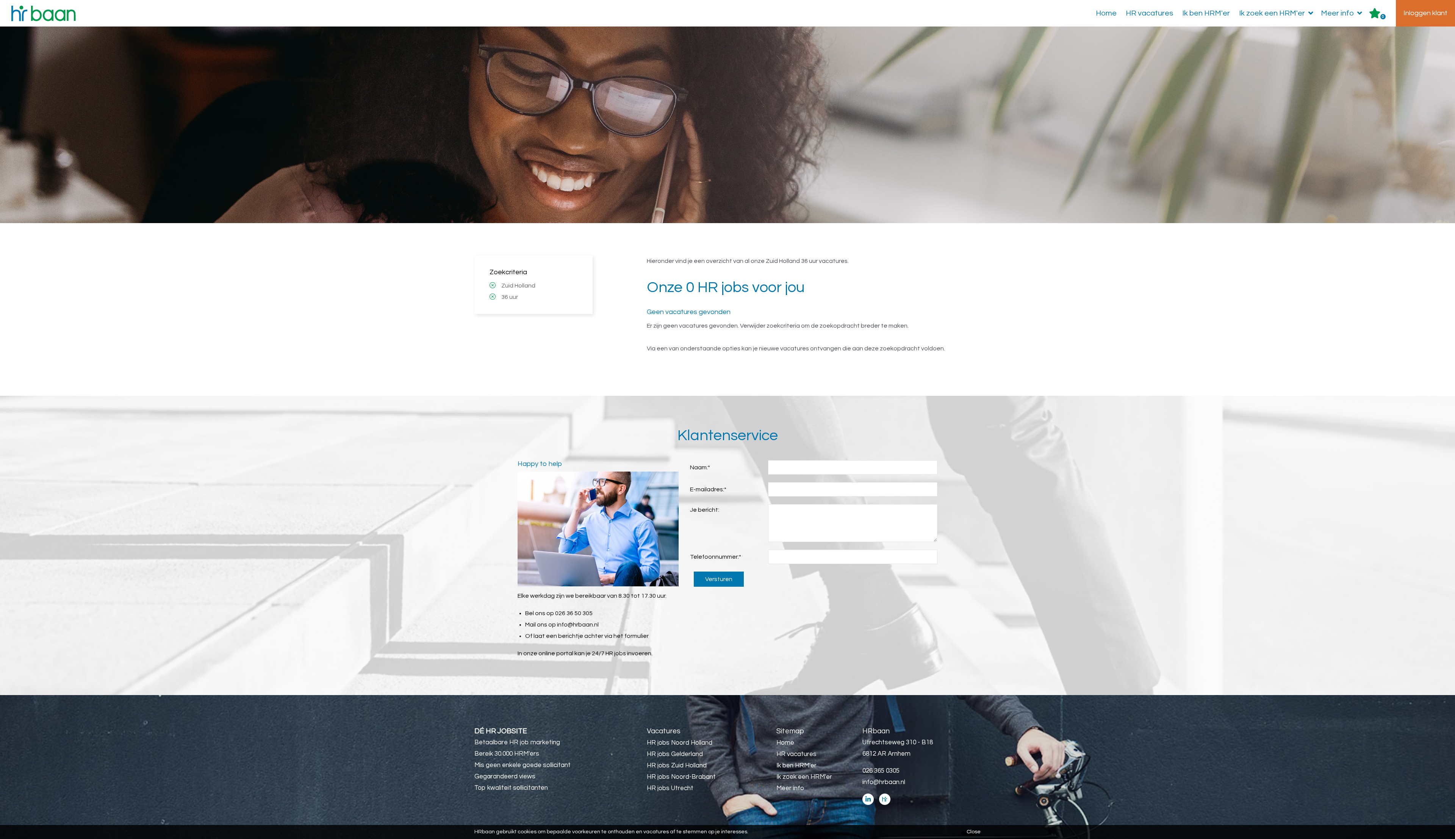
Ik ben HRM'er (1206, 13)
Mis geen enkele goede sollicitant (522, 765)
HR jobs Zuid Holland (677, 765)
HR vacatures (1149, 13)
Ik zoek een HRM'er (1272, 13)
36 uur (509, 297)
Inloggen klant (1425, 13)
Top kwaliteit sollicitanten (511, 787)
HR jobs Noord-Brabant (681, 776)
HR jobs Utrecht (670, 788)
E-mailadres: (708, 489)
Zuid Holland (518, 286)
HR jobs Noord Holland (679, 742)
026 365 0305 (881, 770)
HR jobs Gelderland (675, 754)
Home (1106, 13)
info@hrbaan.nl (578, 625)
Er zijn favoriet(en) (1383, 17)
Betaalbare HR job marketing (517, 742)
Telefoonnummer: (715, 557)
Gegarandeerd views (504, 776)
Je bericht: (704, 510)
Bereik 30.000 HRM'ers (506, 753)
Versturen (718, 579)
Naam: (700, 467)
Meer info (1337, 13)
